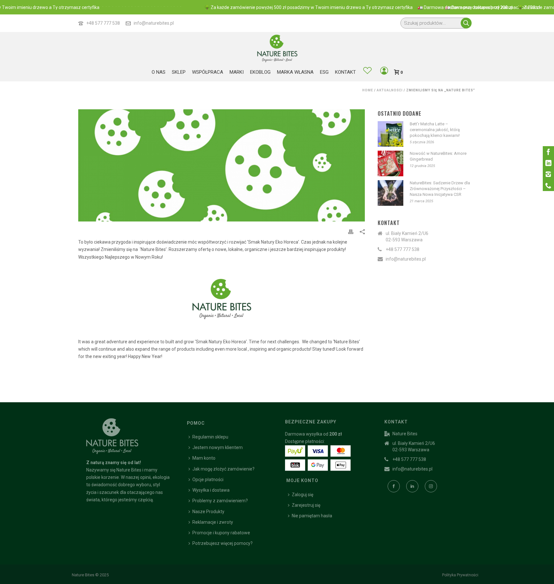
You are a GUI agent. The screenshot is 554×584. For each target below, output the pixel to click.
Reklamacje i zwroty (212, 522)
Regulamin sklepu (210, 436)
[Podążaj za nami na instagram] (431, 486)
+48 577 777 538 (103, 23)
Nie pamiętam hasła (312, 515)
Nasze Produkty (208, 511)
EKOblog (260, 72)
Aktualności (390, 90)
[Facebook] (548, 151)
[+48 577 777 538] (548, 185)
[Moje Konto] (384, 71)
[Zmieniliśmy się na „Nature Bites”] (221, 165)
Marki (237, 72)
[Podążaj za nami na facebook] (394, 486)
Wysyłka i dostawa (211, 490)
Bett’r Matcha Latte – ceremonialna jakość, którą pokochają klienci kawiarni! (435, 129)
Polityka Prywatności (460, 575)
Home (367, 90)
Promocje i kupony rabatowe (221, 532)
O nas (158, 72)
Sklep (179, 72)
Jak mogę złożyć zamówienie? (223, 468)
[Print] (350, 231)
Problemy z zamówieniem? (220, 500)
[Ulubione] (367, 71)
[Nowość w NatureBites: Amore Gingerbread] (390, 163)
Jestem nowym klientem (217, 447)
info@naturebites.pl (154, 23)
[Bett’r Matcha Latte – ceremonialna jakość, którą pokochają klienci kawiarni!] (390, 134)
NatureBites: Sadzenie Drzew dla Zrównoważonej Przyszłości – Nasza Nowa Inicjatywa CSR (440, 188)
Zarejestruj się (306, 505)
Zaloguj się (302, 494)
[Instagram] (548, 174)
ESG (324, 72)
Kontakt (345, 72)
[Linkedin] (548, 163)
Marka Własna (295, 72)
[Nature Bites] (277, 48)
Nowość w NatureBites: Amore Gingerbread (438, 156)
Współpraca (207, 72)
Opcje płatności (207, 479)
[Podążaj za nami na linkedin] (412, 486)
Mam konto (203, 458)
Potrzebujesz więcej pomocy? (222, 543)
